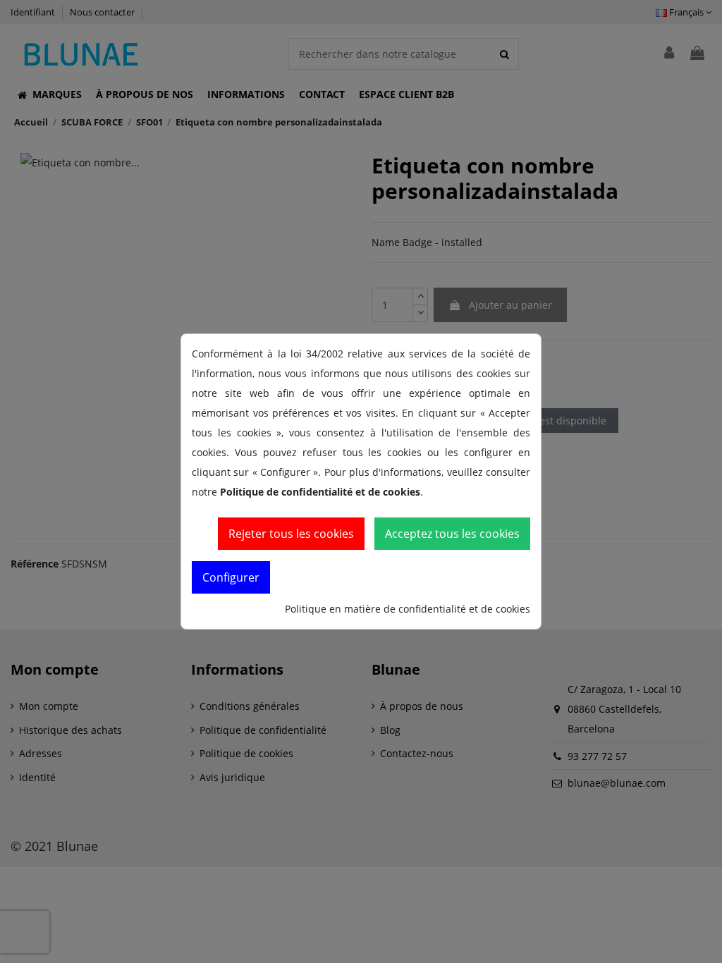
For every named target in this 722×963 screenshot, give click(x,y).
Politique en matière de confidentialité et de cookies (407, 608)
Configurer (230, 577)
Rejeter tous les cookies (291, 533)
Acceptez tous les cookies (452, 533)
